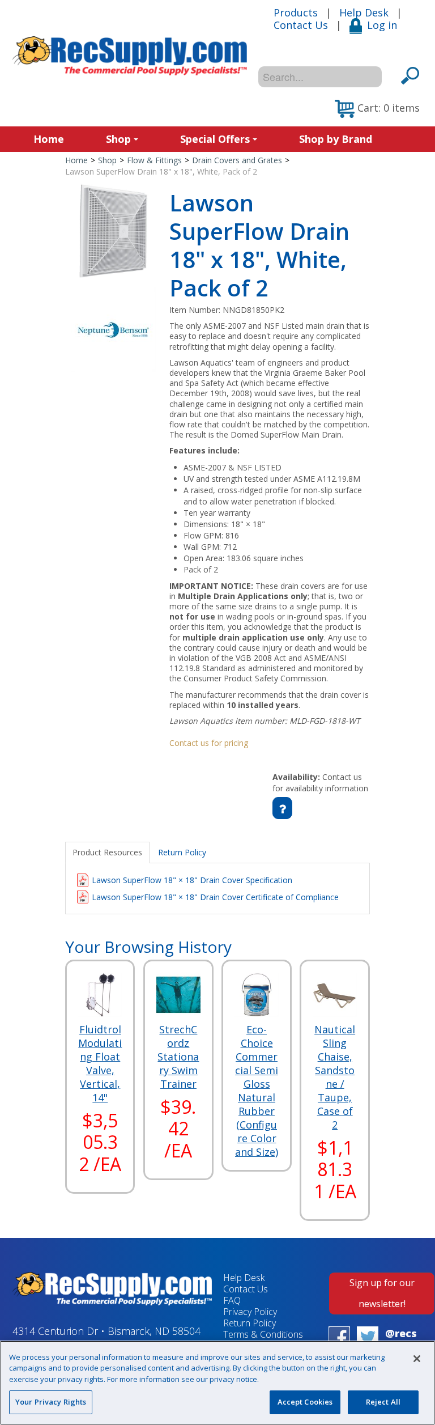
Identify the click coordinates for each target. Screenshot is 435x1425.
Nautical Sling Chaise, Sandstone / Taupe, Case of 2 (334, 1077)
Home (48, 139)
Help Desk (364, 12)
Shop (118, 139)
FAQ (232, 1300)
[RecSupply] (129, 55)
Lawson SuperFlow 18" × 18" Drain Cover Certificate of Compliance (215, 897)
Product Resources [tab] (107, 852)
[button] (377, 109)
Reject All (383, 1402)
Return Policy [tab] (182, 852)
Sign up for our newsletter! (382, 1293)
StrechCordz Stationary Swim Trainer (178, 1057)
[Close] (416, 1358)
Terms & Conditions (263, 1334)
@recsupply (401, 1339)
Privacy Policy (250, 1311)
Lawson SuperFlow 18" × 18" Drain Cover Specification (192, 880)
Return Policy (249, 1323)
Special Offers (215, 139)
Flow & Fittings (154, 160)
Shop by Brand (335, 139)
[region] (217, 1383)
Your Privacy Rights (50, 1402)
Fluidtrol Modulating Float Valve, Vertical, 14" (100, 1063)
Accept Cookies (305, 1402)
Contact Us (301, 25)
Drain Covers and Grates (237, 160)
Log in (382, 25)
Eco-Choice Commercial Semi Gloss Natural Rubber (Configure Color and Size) (256, 1091)
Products (296, 12)
